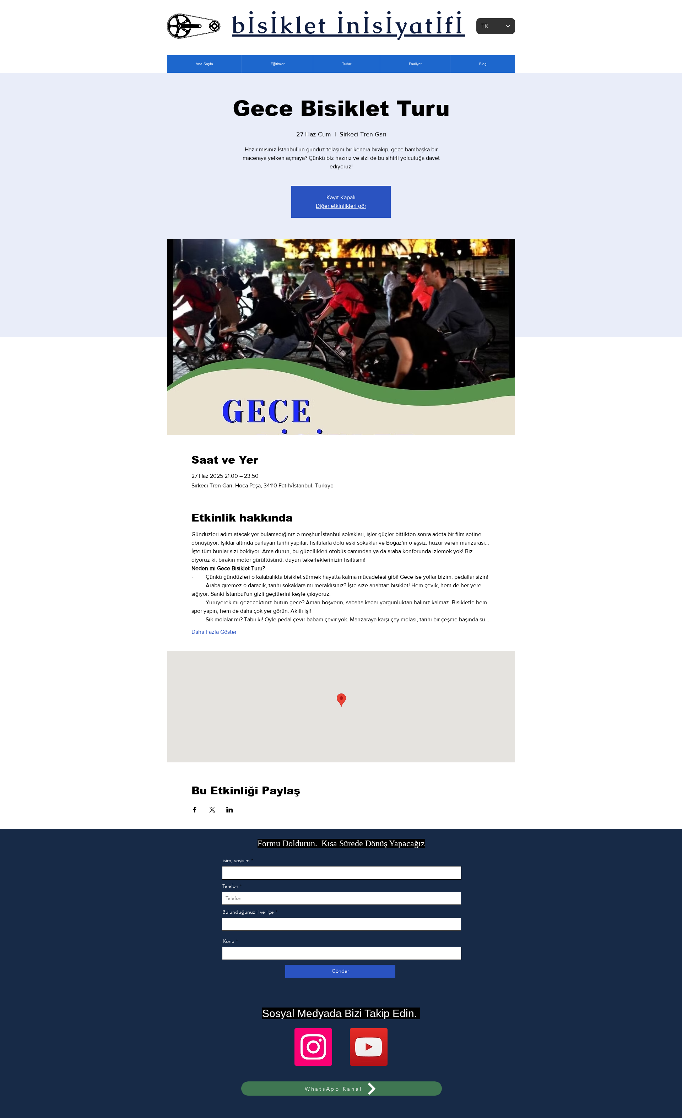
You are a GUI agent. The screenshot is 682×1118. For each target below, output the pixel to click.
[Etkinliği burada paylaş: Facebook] (194, 809)
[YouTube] (369, 1047)
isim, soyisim (236, 860)
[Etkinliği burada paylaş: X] (212, 809)
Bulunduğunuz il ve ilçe (248, 911)
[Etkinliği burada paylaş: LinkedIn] (229, 809)
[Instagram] (313, 1047)
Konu (228, 941)
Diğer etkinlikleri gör (341, 206)
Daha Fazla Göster (214, 632)
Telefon (230, 886)
